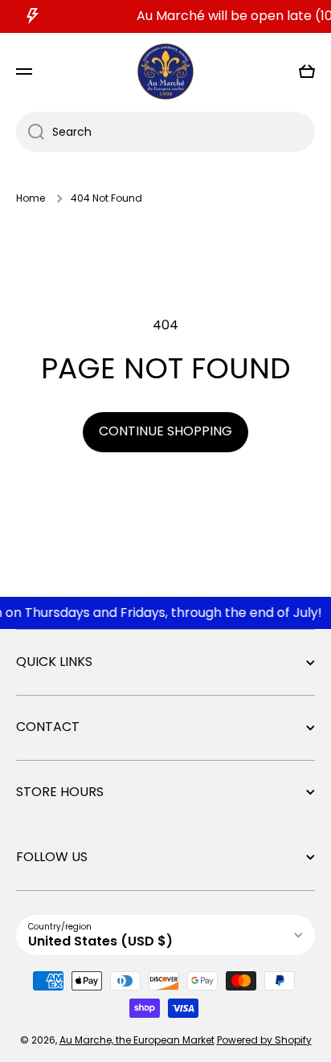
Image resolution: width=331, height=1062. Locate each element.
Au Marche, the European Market (137, 1040)
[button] (307, 71)
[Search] (30, 132)
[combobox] (165, 132)
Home (30, 198)
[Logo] (165, 71)
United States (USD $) (100, 941)
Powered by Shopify (264, 1040)
